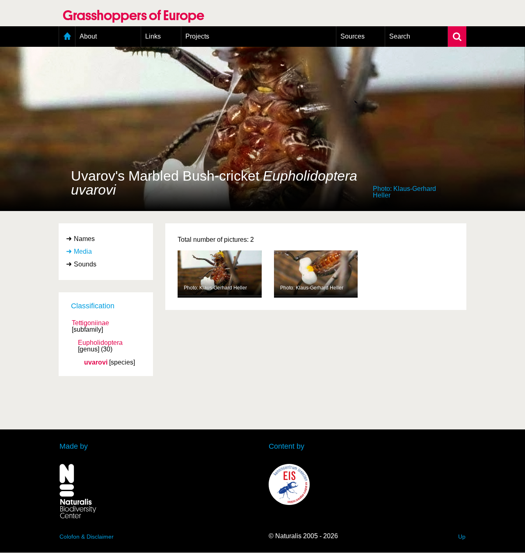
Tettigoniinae (90, 323)
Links (153, 36)
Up (462, 536)
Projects (197, 36)
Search (399, 36)
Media (83, 251)
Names (84, 238)
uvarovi (95, 362)
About (88, 36)
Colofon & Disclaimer (86, 536)
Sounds (85, 264)
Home (67, 36)
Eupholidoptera (100, 343)
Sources (352, 36)
